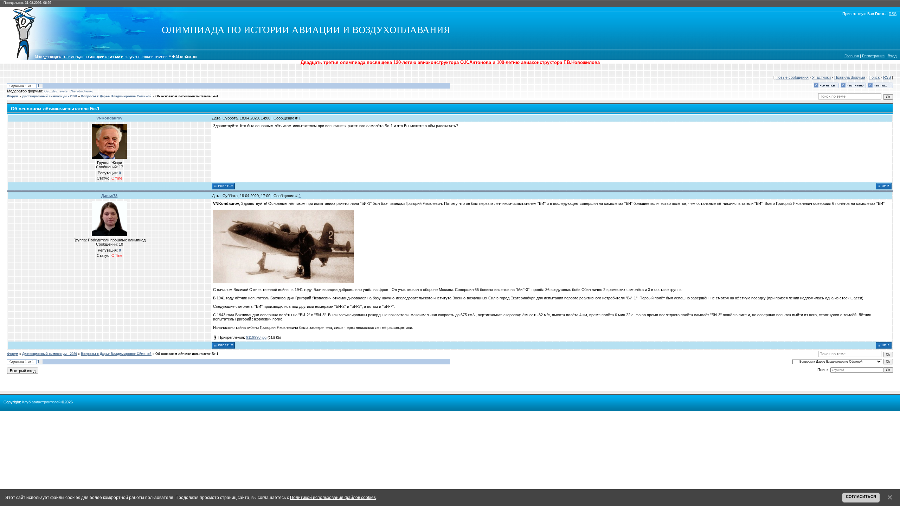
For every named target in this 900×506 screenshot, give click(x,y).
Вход (892, 56)
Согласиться (861, 496)
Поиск (874, 77)
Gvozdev (50, 91)
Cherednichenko (81, 91)
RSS (892, 14)
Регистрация (873, 56)
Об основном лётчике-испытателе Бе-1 (186, 96)
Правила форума (849, 77)
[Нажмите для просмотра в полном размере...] (283, 282)
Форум (12, 96)
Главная (851, 56)
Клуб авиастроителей (41, 402)
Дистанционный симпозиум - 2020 (49, 96)
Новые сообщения (792, 77)
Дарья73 (109, 196)
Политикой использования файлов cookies (333, 497)
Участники (821, 77)
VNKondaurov (109, 118)
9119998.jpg (256, 337)
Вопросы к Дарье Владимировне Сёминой (116, 96)
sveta (63, 91)
